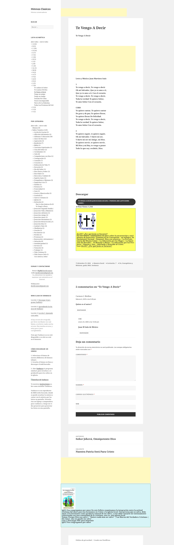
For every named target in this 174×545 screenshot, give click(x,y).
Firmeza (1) (38, 187)
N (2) (34, 72)
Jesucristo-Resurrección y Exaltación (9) (48, 222)
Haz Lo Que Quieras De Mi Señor (47, 204)
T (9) (34, 85)
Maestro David (99, 263)
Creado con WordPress (102, 540)
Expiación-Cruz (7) (40, 182)
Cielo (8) (37, 154)
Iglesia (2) (37, 200)
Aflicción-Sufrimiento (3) (42, 134)
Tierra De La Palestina (42, 103)
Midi (89, 265)
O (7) (34, 75)
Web (77, 404)
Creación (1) (38, 163)
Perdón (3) (38, 235)
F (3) (34, 55)
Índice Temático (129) (40, 130)
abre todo (34, 126)
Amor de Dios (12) (40, 139)
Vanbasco (39, 369)
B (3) (34, 46)
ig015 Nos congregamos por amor (76, 522)
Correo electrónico (85, 394)
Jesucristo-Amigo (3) (41, 215)
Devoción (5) (38, 167)
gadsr (85, 265)
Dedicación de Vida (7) (42, 165)
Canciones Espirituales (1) (43, 147)
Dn (120, 263)
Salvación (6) (38, 241)
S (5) (34, 83)
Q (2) (34, 79)
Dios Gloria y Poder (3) (42, 171)
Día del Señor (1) (40, 169)
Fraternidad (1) (39, 189)
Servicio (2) (38, 246)
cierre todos (44, 42)
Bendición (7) (38, 143)
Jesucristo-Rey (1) (40, 224)
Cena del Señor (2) (40, 150)
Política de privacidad (84, 540)
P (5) (34, 77)
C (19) (35, 48)
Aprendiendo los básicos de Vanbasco (41, 308)
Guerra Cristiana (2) (41, 198)
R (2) (34, 81)
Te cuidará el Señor (41, 88)
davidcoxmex (45, 271)
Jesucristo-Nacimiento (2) (43, 219)
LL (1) (35, 68)
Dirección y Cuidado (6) (42, 176)
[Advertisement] (94, 12)
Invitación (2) (38, 202)
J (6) (34, 64)
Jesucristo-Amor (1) (41, 217)
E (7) (34, 53)
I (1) (34, 61)
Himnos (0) (36, 128)
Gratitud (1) (38, 195)
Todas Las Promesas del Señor (44, 105)
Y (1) (34, 112)
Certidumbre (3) (39, 152)
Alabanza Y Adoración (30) (43, 137)
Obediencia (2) (39, 228)
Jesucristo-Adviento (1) (42, 213)
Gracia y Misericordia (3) (42, 193)
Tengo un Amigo (39, 96)
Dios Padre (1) (39, 174)
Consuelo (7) (38, 161)
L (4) (34, 66)
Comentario (82, 355)
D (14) (35, 51)
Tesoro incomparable (41, 101)
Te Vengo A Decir (40, 92)
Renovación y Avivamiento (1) (44, 239)
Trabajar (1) (38, 250)
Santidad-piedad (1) (41, 243)
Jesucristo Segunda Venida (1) (44, 209)
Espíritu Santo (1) (40, 178)
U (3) (34, 107)
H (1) (34, 59)
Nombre (80, 385)
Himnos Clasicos (41, 9)
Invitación (111, 263)
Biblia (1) (37, 145)
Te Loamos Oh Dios (40, 90)
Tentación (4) (38, 248)
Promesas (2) (38, 237)
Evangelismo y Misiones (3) (43, 180)
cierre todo (43, 126)
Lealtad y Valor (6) (40, 226)
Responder (81, 310)
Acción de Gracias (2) (41, 132)
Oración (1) (38, 230)
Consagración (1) (40, 158)
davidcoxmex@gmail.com (44, 273)
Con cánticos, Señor (41, 257)
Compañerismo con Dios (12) (44, 156)
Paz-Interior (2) (39, 233)
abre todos (34, 42)
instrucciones (45, 384)
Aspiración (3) (39, 141)
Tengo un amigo (39, 94)
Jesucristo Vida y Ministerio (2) (44, 211)
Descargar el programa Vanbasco (41, 301)
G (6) (34, 57)
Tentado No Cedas (40, 99)
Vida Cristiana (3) (40, 252)
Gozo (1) (37, 191)
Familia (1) (38, 185)
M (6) (34, 70)
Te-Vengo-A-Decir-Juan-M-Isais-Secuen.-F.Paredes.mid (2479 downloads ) (103, 202)
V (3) (34, 109)
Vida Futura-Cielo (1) (41, 254)
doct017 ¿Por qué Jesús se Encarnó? (96, 246)
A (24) (35, 44)
